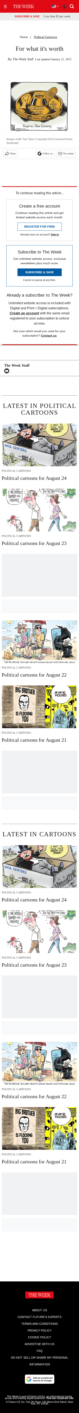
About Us (39, 1310)
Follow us (48, 153)
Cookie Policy (39, 1337)
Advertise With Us (39, 1344)
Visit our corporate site (60, 1398)
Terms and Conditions (39, 1323)
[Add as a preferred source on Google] (39, 1379)
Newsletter (68, 153)
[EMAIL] (7, 371)
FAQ (40, 1350)
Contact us (49, 335)
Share (13, 153)
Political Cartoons (45, 37)
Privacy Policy (40, 1330)
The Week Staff (23, 59)
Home (24, 37)
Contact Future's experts (40, 1317)
